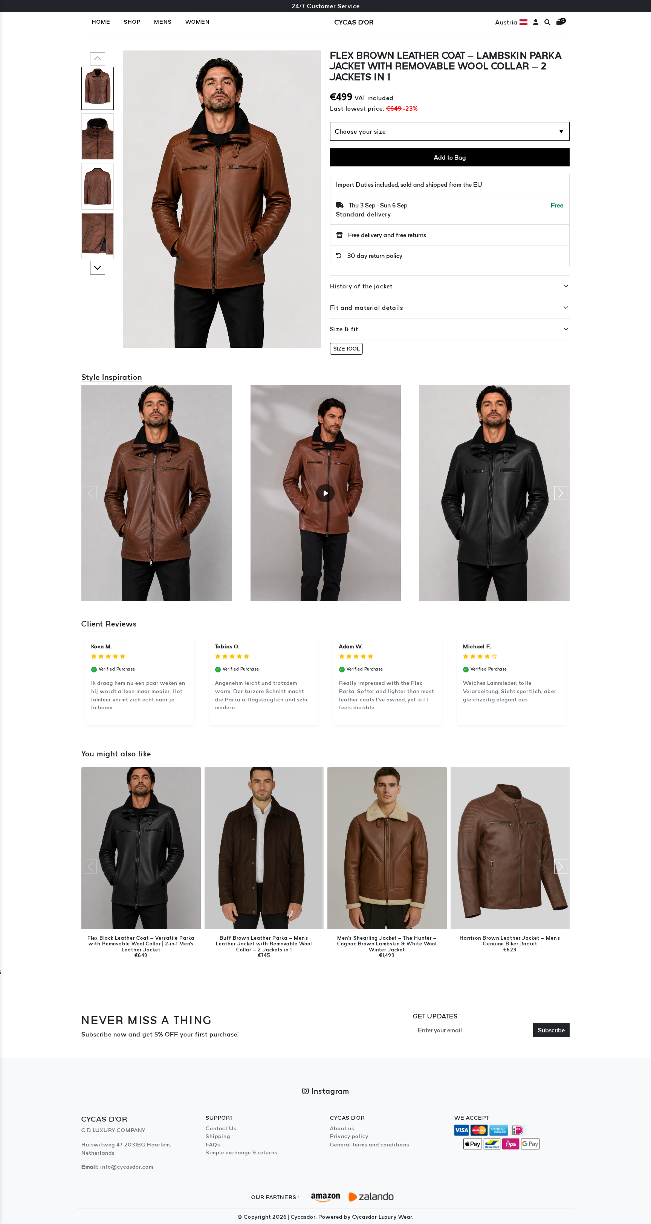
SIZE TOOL (346, 349)
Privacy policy (349, 1136)
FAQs (213, 1145)
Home (101, 22)
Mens (163, 22)
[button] (97, 59)
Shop (132, 22)
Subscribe (551, 1030)
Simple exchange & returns (241, 1152)
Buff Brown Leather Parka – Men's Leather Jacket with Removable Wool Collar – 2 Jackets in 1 (264, 944)
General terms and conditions (369, 1145)
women (197, 22)
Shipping (218, 1136)
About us (342, 1128)
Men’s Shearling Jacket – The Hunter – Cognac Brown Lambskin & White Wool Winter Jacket (387, 944)
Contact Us (221, 1128)
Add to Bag (450, 157)
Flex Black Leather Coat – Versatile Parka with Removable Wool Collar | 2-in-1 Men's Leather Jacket (140, 944)
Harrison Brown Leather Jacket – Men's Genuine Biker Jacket (510, 941)
